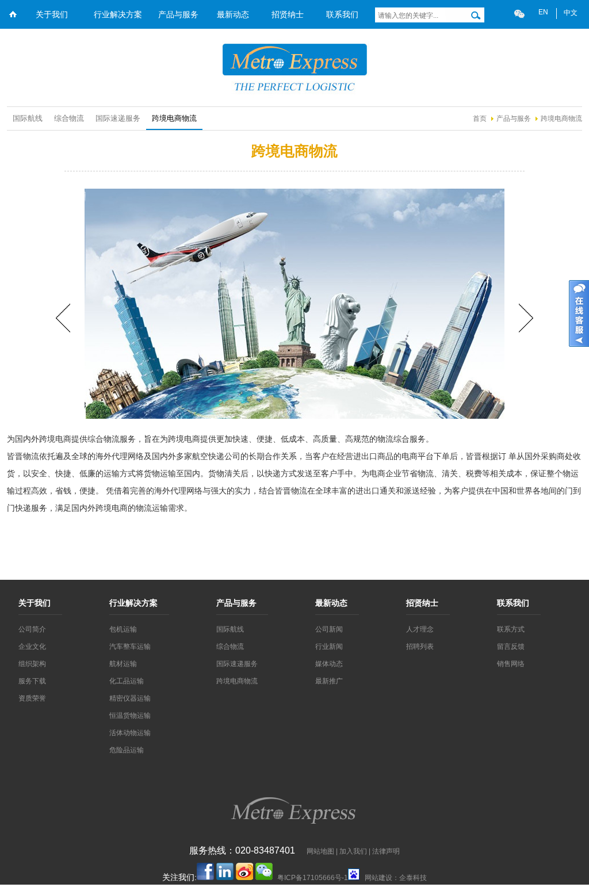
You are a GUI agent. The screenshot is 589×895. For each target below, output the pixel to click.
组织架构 (32, 664)
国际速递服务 (117, 118)
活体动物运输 (130, 733)
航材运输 (123, 664)
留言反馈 (511, 646)
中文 (570, 13)
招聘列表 (420, 646)
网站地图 (320, 851)
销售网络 (511, 664)
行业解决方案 (118, 14)
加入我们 (353, 851)
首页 (480, 118)
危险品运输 (126, 750)
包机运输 (123, 629)
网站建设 (378, 878)
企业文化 (32, 646)
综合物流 (69, 118)
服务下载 (32, 681)
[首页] (12, 24)
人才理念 (420, 629)
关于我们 (52, 14)
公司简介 (32, 629)
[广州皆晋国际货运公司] (294, 95)
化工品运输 (126, 681)
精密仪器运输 (130, 698)
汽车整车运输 (130, 646)
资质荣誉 (32, 698)
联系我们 (342, 14)
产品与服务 (178, 14)
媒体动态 (329, 664)
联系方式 (511, 629)
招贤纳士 (287, 14)
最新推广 (329, 681)
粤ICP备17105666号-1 (312, 878)
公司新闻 (329, 629)
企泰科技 (413, 878)
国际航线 (28, 118)
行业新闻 (329, 646)
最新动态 (233, 14)
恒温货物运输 (130, 716)
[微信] (519, 13)
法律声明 (386, 851)
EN (543, 12)
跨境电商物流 (561, 118)
